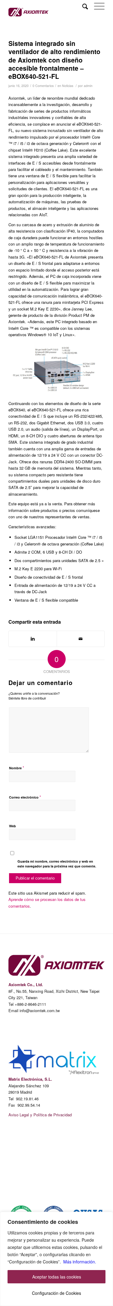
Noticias (67, 85)
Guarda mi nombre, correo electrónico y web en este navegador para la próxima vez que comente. (56, 864)
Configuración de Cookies (56, 1293)
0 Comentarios (43, 85)
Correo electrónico (25, 797)
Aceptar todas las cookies (56, 1277)
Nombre (16, 767)
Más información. (79, 1262)
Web (12, 826)
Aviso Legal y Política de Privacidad (40, 1115)
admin (88, 85)
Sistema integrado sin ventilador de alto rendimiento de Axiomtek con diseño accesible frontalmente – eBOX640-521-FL (54, 60)
